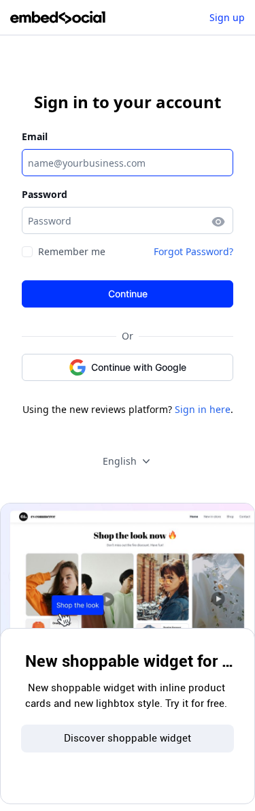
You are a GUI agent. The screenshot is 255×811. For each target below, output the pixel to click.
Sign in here (203, 409)
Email (35, 136)
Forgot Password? (193, 251)
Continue (128, 293)
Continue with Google (138, 367)
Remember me (71, 251)
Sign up (227, 17)
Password (44, 194)
